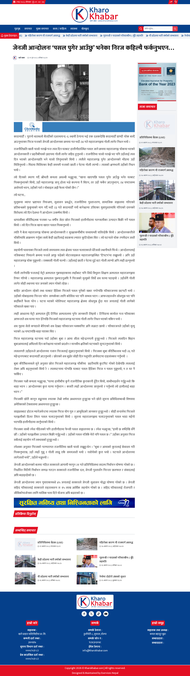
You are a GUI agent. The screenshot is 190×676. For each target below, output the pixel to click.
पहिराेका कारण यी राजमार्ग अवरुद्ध (21, 36)
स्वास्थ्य (73, 29)
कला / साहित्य (59, 29)
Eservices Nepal (109, 673)
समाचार (28, 29)
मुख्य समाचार (42, 29)
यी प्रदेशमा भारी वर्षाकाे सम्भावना (141, 36)
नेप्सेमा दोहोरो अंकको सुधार (174, 36)
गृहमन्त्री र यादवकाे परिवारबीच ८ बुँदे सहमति (101, 36)
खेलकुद (85, 29)
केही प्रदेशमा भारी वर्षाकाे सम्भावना (59, 36)
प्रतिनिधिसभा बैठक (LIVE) (50, 542)
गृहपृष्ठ (17, 29)
